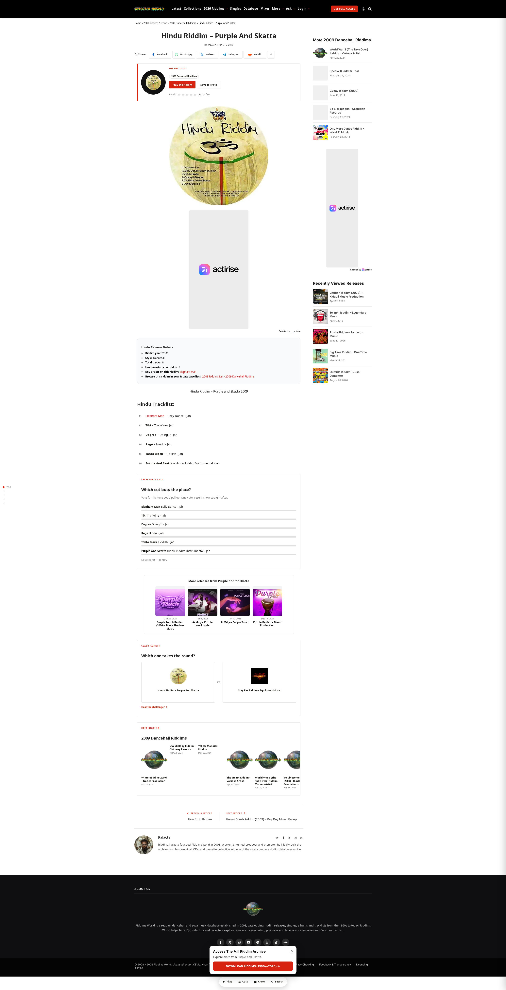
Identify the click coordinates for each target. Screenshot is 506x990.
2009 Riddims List (212, 376)
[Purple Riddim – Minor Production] (267, 601)
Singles (235, 9)
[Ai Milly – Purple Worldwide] (202, 601)
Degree (150, 435)
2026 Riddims (214, 9)
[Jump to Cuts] (4, 491)
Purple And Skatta (159, 463)
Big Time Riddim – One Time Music (348, 354)
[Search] (369, 8)
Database (251, 9)
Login (302, 9)
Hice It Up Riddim (200, 819)
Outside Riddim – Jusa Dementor (345, 373)
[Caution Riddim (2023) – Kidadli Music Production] (320, 296)
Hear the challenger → (154, 707)
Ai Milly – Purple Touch (235, 622)
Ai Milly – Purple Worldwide (202, 624)
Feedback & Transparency (335, 964)
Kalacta (212, 45)
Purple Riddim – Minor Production (267, 624)
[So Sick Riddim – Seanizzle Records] (320, 112)
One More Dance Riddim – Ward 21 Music (347, 130)
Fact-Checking (305, 964)
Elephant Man (188, 372)
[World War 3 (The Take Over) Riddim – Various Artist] (320, 53)
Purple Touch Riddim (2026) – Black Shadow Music (170, 625)
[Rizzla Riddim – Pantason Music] (320, 336)
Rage (149, 444)
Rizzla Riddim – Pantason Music (346, 334)
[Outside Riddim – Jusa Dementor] (320, 375)
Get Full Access (344, 8)
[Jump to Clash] (4, 499)
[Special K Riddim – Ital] (320, 73)
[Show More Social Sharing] (271, 55)
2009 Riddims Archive (155, 23)
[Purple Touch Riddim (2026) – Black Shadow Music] (170, 601)
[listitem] (154, 766)
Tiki (148, 425)
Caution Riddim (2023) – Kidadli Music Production (347, 294)
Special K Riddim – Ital (344, 71)
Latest (176, 9)
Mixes (265, 9)
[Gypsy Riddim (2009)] (320, 92)
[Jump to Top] (4, 487)
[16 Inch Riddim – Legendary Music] (320, 316)
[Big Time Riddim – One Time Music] (320, 356)
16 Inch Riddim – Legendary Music (348, 314)
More (276, 9)
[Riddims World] (149, 9)
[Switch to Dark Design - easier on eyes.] (363, 8)
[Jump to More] (4, 503)
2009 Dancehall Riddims (183, 23)
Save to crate (208, 84)
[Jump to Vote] (4, 495)
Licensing (362, 964)
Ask (289, 9)
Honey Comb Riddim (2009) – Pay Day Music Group (261, 819)
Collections (192, 9)
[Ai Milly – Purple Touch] (235, 601)
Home (137, 23)
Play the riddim (182, 84)
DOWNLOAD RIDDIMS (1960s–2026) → (253, 966)
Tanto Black (154, 454)
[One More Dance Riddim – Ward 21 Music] (320, 132)
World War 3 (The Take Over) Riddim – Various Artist (349, 51)
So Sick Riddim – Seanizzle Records (347, 110)
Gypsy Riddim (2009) (344, 90)
